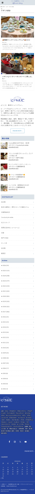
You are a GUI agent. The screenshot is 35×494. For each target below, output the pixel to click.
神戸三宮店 (4, 238)
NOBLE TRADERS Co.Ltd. (12, 486)
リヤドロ (13, 424)
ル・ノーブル (20, 424)
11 (8, 469)
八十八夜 (3, 428)
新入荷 (30, 428)
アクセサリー (13, 411)
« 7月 (2, 478)
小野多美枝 (21, 428)
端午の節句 (4, 433)
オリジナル (27, 413)
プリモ (22, 419)
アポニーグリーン (21, 411)
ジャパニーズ (4, 417)
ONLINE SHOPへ (17, 131)
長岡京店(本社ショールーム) (10, 227)
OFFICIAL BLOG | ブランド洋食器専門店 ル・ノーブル (20, 489)
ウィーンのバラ (11, 413)
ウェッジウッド (20, 413)
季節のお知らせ (13, 428)
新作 (26, 428)
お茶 (2, 411)
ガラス (2, 415)
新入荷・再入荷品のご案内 (7, 431)
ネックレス (28, 417)
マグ (27, 422)
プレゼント (4, 422)
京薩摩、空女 (28, 426)
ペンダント (16, 422)
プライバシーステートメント (27, 484)
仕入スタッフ (5, 222)
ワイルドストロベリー (6, 426)
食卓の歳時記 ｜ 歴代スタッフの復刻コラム (15, 207)
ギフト (24, 415)
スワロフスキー (13, 417)
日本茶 (17, 431)
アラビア (30, 411)
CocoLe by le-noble (7, 217)
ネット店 (4, 243)
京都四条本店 (5, 212)
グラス (28, 415)
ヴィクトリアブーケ (18, 426)
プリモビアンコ (29, 419)
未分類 (3, 248)
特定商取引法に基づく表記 (14, 484)
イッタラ (3, 413)
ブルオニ (8, 419)
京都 (2, 233)
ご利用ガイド (4, 484)
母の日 (22, 431)
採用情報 (3, 486)
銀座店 (3, 253)
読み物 (3, 202)
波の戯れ (27, 431)
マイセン (23, 422)
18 (8, 472)
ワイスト (27, 424)
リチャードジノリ (5, 424)
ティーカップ (21, 417)
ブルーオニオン (15, 419)
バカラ (2, 419)
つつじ (6, 411)
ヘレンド (10, 422)
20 (17, 472)
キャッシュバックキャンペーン (13, 415)
